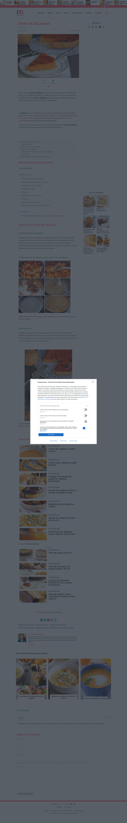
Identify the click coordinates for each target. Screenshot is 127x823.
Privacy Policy (73, 441)
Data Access (63, 441)
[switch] (85, 409)
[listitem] (63, 406)
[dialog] (63, 411)
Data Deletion (53, 441)
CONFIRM (51, 434)
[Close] (93, 382)
